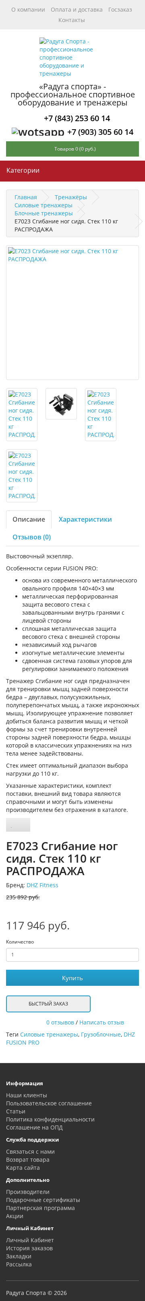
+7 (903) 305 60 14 (100, 131)
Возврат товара (28, 1159)
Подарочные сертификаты (43, 1200)
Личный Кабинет (30, 1240)
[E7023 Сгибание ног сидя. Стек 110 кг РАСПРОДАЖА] (72, 312)
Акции (14, 1216)
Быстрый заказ (48, 1003)
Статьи (15, 1111)
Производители (28, 1192)
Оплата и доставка (77, 9)
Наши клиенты (26, 1095)
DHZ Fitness (42, 885)
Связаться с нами (30, 1151)
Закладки (18, 1256)
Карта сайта (23, 1167)
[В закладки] (11, 825)
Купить (72, 978)
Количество (20, 941)
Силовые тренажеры (49, 1034)
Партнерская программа (40, 1208)
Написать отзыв (101, 1022)
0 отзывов (60, 1022)
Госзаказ (120, 9)
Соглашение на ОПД (34, 1127)
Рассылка (19, 1264)
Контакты (71, 20)
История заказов (29, 1248)
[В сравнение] (23, 825)
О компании (28, 9)
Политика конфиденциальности (50, 1119)
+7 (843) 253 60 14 (77, 118)
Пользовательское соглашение (49, 1103)
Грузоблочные (101, 1034)
